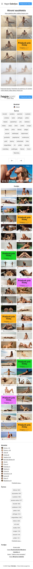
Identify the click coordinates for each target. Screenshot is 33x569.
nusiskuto (27, 114)
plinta (13, 129)
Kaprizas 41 (7, 466)
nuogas (29, 126)
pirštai (20, 145)
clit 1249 (16, 524)
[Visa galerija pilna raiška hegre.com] (8, 68)
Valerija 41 (7, 469)
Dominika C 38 (8, 474)
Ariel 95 (6, 452)
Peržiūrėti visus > (16, 483)
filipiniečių (16, 153)
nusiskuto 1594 (16, 497)
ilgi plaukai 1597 (16, 493)
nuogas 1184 (16, 531)
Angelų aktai (16, 547)
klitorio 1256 (16, 521)
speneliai (19, 114)
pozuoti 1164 (16, 534)
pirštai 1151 (16, 538)
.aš (16, 552)
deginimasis (24, 133)
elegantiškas (7, 145)
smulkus (6, 118)
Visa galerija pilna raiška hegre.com (16, 13)
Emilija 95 (6, 455)
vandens (12, 114)
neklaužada (20, 141)
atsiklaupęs (15, 133)
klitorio (7, 129)
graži (5, 141)
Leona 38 (6, 476)
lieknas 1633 (16, 490)
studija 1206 (16, 528)
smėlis (22, 126)
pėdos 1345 (16, 510)
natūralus (27, 122)
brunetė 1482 (16, 504)
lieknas (19, 129)
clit (14, 145)
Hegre (10, 3)
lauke (13, 118)
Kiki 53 (5, 462)
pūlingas (20, 118)
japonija (27, 145)
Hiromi (18, 107)
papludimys (13, 122)
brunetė (5, 114)
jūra (20, 122)
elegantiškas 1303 (16, 517)
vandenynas (25, 137)
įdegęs (26, 129)
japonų (12, 141)
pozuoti (7, 133)
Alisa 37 (6, 478)
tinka (27, 141)
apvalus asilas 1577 (16, 500)
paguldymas (16, 137)
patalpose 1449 (16, 507)
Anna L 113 (7, 448)
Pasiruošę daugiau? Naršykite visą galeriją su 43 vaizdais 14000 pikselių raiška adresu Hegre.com (16, 89)
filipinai (22, 149)
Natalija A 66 (7, 457)
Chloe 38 (6, 471)
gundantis (7, 137)
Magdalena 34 (8, 481)
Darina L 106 (7, 450)
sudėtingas (14, 149)
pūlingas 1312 (16, 514)
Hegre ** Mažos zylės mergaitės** (16, 554)
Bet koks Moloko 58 (9, 459)
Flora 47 (6, 464)
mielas (4, 126)
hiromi (28, 149)
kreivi (16, 126)
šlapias (5, 122)
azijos (10, 126)
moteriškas (5, 149)
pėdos (27, 118)
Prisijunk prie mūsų (25, 4)
